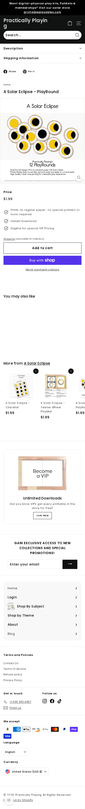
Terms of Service (15, 669)
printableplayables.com (42, 12)
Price (8, 192)
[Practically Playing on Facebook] (52, 701)
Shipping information (21, 58)
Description (13, 48)
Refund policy (13, 674)
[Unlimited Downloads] (42, 473)
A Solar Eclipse (37, 363)
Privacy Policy (13, 680)
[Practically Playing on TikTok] (59, 701)
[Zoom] (79, 177)
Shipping (9, 238)
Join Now (42, 515)
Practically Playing (25, 23)
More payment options (42, 269)
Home (7, 84)
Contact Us (11, 663)
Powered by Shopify (18, 800)
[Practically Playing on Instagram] (44, 701)
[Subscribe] (70, 564)
